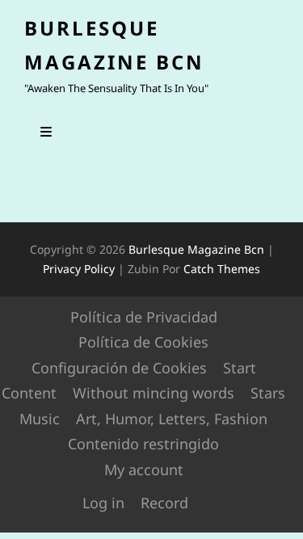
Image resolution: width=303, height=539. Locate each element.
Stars (267, 392)
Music (39, 418)
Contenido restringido (143, 443)
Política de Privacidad (143, 316)
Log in (103, 502)
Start (239, 367)
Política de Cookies (143, 342)
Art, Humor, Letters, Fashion (171, 418)
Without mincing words (153, 392)
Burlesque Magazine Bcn (196, 249)
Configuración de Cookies (119, 367)
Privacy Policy (79, 268)
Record (164, 502)
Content (29, 392)
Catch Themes (221, 268)
